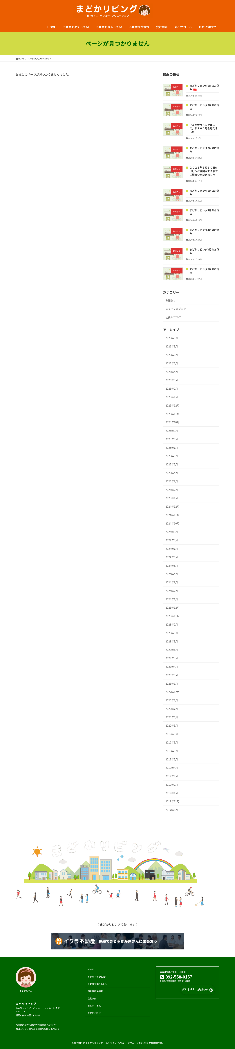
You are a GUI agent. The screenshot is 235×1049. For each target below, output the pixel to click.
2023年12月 (172, 608)
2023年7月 (171, 641)
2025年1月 (171, 498)
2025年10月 (172, 422)
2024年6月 (171, 557)
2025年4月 (171, 473)
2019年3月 (171, 776)
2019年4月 (171, 768)
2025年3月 (171, 481)
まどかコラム (94, 1005)
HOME (91, 969)
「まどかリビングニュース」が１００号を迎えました (203, 128)
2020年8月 (171, 700)
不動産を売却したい (97, 976)
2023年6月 (171, 650)
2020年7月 (171, 709)
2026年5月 (171, 363)
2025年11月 (172, 414)
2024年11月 (172, 515)
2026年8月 (171, 338)
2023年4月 (171, 666)
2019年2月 (171, 784)
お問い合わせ (94, 1012)
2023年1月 (171, 683)
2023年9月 (171, 624)
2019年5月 (171, 759)
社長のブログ (173, 317)
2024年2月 (171, 591)
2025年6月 (171, 456)
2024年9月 (171, 532)
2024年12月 (172, 506)
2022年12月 (172, 692)
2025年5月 (171, 464)
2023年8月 (171, 633)
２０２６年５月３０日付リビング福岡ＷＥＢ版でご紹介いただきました (203, 171)
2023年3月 (171, 675)
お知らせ (170, 300)
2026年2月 (171, 389)
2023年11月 (172, 616)
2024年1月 (171, 599)
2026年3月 (171, 380)
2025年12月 (172, 405)
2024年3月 (171, 582)
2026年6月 (171, 355)
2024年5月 (171, 565)
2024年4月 (171, 574)
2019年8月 (171, 734)
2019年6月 (171, 751)
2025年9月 (171, 430)
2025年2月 (171, 490)
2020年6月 (171, 717)
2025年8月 (171, 439)
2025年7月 (171, 447)
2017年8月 (171, 810)
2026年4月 (171, 372)
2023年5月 (171, 658)
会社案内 (92, 998)
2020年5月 (171, 725)
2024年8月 (171, 540)
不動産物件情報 (95, 991)
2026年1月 (171, 397)
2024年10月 (172, 523)
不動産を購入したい (97, 983)
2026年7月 (171, 346)
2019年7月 (171, 742)
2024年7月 (171, 548)
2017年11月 (172, 801)
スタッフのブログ (175, 309)
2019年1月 (171, 793)
